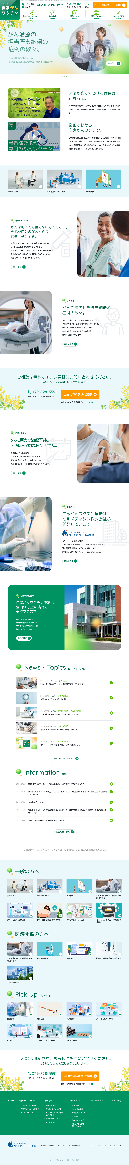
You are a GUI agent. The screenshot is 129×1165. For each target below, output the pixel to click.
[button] (62, 76)
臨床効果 (48, 1100)
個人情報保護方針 (74, 1146)
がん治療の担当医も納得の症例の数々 (55, 1113)
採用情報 (52, 1146)
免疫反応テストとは (78, 1112)
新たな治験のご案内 (53, 1118)
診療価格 (75, 1116)
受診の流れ (76, 1105)
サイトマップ (62, 1146)
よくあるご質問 (114, 1100)
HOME (11, 1100)
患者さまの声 (50, 1122)
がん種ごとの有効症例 (53, 1109)
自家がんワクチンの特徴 (29, 1105)
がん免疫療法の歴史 (28, 1112)
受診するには (75, 1100)
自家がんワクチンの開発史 (30, 1109)
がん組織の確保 (77, 1109)
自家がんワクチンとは (28, 1100)
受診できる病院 (97, 1100)
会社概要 (43, 1146)
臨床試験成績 (51, 1105)
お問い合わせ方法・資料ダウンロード (75, 402)
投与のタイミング (77, 1120)
